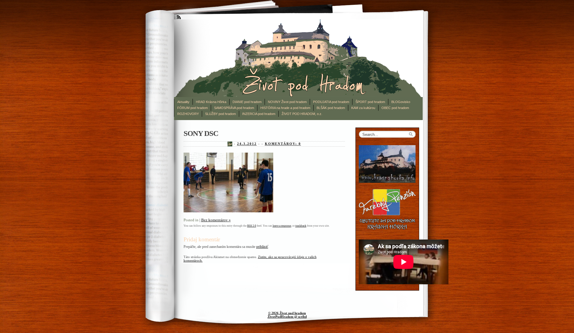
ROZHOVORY (188, 114)
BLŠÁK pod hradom (331, 108)
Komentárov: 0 (283, 143)
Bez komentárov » (216, 220)
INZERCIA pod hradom (258, 114)
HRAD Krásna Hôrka (211, 102)
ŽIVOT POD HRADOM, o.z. (302, 114)
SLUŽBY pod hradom (220, 114)
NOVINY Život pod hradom (287, 102)
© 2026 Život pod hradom (287, 313)
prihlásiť (262, 247)
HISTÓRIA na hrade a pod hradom (285, 108)
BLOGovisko (400, 102)
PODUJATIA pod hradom (331, 102)
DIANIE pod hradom (247, 102)
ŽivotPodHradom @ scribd (287, 316)
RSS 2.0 (251, 225)
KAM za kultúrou (363, 108)
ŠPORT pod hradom (370, 102)
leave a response (282, 225)
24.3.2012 (247, 143)
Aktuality (183, 102)
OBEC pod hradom (395, 108)
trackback (300, 225)
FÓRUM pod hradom (192, 108)
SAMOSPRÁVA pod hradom (234, 108)
